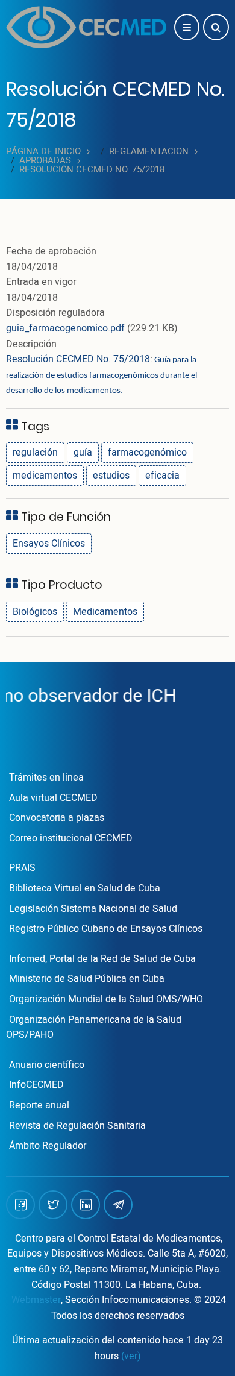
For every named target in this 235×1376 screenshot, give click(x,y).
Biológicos (35, 612)
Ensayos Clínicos (49, 543)
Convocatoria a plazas (56, 818)
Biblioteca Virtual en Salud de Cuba (84, 888)
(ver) (131, 1356)
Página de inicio (43, 151)
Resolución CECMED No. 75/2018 (78, 359)
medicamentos (45, 475)
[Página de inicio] (86, 27)
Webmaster (36, 1300)
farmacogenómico (147, 452)
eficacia (162, 475)
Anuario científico (46, 1065)
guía (83, 452)
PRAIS (22, 868)
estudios (111, 475)
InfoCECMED (36, 1085)
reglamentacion (149, 151)
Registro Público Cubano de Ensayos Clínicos (105, 929)
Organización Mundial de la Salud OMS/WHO (106, 999)
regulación (35, 452)
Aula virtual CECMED (53, 798)
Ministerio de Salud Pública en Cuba (86, 979)
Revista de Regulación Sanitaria (77, 1126)
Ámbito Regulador (47, 1146)
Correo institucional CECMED (71, 838)
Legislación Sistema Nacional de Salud (93, 909)
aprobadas (45, 160)
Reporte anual (39, 1105)
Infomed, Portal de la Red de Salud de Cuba (102, 959)
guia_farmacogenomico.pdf (65, 328)
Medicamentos (105, 612)
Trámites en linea (46, 777)
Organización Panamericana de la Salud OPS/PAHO (93, 1028)
